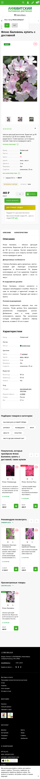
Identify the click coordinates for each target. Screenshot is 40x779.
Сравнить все (6, 522)
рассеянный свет (25, 389)
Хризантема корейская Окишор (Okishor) (28, 546)
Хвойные (4, 738)
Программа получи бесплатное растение (14, 680)
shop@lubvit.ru (5, 663)
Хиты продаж (5, 688)
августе (6, 433)
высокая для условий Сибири (14, 422)
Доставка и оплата (7, 677)
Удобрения (24, 738)
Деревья (3, 730)
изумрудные (20, 427)
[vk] (16, 667)
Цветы (23, 730)
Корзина (3, 704)
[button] (9, 761)
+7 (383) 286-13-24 (7, 652)
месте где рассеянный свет (13, 438)
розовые (6, 427)
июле (32, 427)
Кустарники (4, 733)
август (26, 357)
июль (22, 357)
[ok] (18, 667)
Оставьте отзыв (6, 691)
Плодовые (4, 735)
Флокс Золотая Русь (29, 482)
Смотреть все (6, 585)
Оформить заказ (6, 709)
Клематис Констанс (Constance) (9, 546)
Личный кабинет (6, 707)
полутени (18, 433)
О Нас (3, 683)
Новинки (3, 685)
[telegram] (20, 667)
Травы (23, 733)
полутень (23, 391)
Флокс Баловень (8, 608)
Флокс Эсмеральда (9, 482)
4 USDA (22, 394)
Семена (23, 735)
